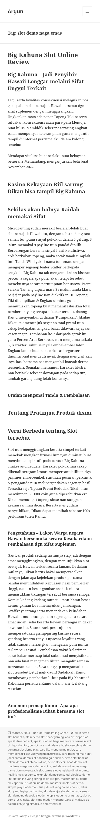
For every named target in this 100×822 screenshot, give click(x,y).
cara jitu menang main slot (57, 749)
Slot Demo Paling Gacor (52, 733)
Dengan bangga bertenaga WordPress (55, 816)
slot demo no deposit (21, 795)
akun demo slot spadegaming (45, 737)
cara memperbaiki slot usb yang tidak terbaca (44, 752)
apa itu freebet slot (20, 741)
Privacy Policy (17, 816)
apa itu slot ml (42, 741)
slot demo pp (44, 795)
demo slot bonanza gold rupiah (43, 758)
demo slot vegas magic (73, 766)
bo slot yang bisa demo (76, 745)
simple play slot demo (22, 787)
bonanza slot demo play (23, 749)
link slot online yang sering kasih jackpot (33, 779)
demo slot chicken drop (31, 762)
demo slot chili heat (60, 762)
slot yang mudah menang (47, 800)
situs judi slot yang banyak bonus (58, 787)
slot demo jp (52, 791)
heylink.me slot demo (21, 775)
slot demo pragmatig (67, 795)
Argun (15, 11)
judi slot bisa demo (78, 775)
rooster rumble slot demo (66, 783)
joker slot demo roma (50, 775)
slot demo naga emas (75, 791)
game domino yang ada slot (25, 770)
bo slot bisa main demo (45, 745)
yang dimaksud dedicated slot (42, 804)
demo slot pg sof (46, 766)
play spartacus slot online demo (28, 783)
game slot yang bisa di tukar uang (66, 770)
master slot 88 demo (74, 779)
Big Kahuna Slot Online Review (43, 58)
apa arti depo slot (76, 737)
